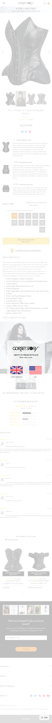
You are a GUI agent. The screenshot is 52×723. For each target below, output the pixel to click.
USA (35, 377)
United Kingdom (16, 377)
